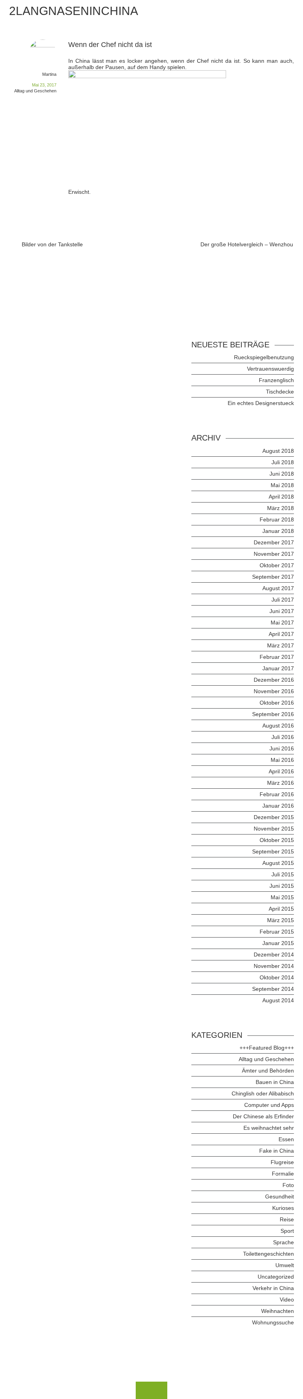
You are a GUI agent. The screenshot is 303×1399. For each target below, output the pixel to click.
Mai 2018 (282, 485)
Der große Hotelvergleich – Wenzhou (246, 244)
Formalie (283, 1173)
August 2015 (278, 863)
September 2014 (273, 989)
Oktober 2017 (277, 565)
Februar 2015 (277, 931)
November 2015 (274, 828)
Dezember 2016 (274, 680)
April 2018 (281, 496)
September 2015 (273, 851)
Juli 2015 (282, 874)
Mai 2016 (282, 760)
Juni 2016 (281, 748)
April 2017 (281, 634)
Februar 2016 (277, 794)
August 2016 (278, 725)
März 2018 (280, 508)
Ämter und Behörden (268, 1070)
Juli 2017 (282, 599)
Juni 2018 (281, 474)
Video (287, 1299)
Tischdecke (280, 391)
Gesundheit (279, 1196)
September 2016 (273, 714)
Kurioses (283, 1208)
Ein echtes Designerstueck (261, 403)
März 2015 (280, 920)
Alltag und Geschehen (35, 90)
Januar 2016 (278, 806)
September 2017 (273, 577)
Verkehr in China (273, 1288)
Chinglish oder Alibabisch (263, 1093)
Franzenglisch (276, 380)
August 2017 (278, 588)
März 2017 (280, 645)
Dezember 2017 (274, 542)
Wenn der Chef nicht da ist (110, 45)
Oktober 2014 (277, 977)
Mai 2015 (282, 897)
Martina (49, 74)
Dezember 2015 (274, 817)
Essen (286, 1139)
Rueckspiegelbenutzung (264, 357)
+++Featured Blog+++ (266, 1048)
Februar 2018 (277, 519)
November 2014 (274, 966)
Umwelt (284, 1265)
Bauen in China (275, 1082)
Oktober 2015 (277, 840)
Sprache (283, 1242)
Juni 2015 (281, 886)
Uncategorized (276, 1276)
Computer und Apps (269, 1105)
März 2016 (280, 783)
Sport (287, 1231)
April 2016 (281, 771)
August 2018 (278, 451)
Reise (287, 1219)
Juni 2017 (281, 611)
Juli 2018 (282, 462)
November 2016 (274, 691)
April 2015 (281, 909)
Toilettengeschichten (268, 1254)
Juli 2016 (282, 737)
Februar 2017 (277, 657)
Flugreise (282, 1162)
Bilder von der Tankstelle (52, 244)
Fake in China (276, 1151)
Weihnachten (277, 1311)
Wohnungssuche (273, 1322)
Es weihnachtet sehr (268, 1128)
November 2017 (274, 554)
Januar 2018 (278, 531)
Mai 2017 (282, 622)
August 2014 (278, 1000)
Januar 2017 (278, 668)
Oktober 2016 (277, 703)
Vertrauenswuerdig (270, 369)
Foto (288, 1185)
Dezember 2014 (274, 954)
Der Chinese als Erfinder (263, 1116)
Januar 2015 (278, 943)
